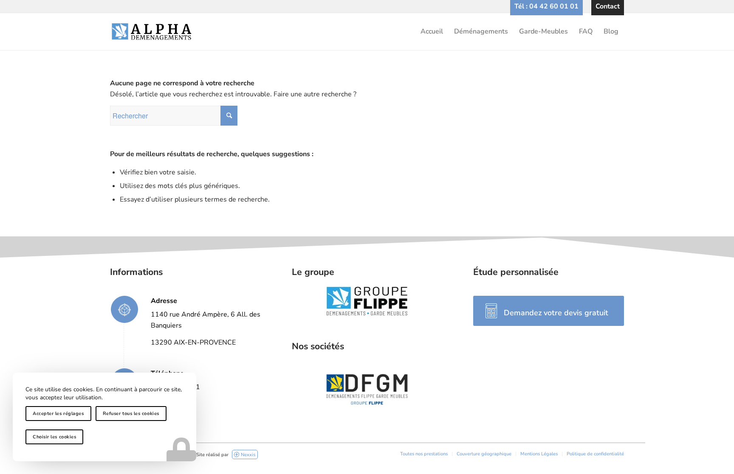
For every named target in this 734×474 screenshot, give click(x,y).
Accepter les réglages (58, 413)
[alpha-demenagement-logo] (367, 31)
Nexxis (248, 455)
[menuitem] (546, 6)
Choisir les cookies (54, 437)
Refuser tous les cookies (131, 413)
